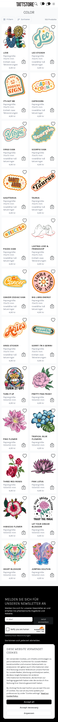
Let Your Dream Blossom (41, 525)
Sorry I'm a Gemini (42, 345)
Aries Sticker (10, 345)
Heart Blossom (12, 569)
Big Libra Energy (41, 297)
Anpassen (29, 713)
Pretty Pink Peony (42, 394)
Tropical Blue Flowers (39, 437)
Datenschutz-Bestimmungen (18, 635)
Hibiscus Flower (12, 526)
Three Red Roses (12, 481)
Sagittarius (9, 198)
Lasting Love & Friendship (40, 247)
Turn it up (8, 394)
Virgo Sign (9, 149)
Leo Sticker (38, 52)
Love (5, 52)
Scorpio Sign (39, 149)
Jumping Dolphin (41, 569)
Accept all (29, 702)
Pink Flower (10, 439)
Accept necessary (29, 707)
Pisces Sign (9, 249)
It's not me (9, 101)
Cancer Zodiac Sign (14, 297)
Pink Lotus (38, 481)
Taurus (36, 198)
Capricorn (38, 101)
